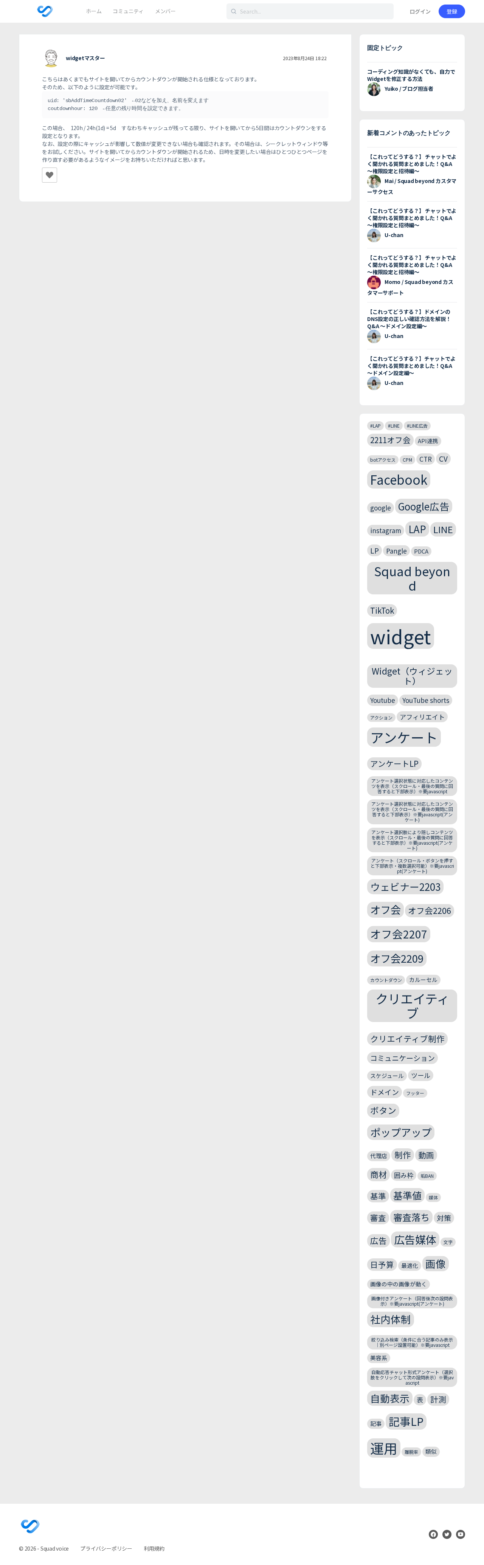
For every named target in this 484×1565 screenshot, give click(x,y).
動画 (426, 1154)
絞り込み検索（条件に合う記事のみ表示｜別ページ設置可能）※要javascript (412, 1342)
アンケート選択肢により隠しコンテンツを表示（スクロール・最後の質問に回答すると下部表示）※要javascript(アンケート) (412, 840)
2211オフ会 (390, 439)
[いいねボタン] (49, 175)
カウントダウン (386, 980)
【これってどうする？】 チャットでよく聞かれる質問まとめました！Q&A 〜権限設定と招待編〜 (411, 164)
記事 (376, 1423)
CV (443, 458)
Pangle (396, 550)
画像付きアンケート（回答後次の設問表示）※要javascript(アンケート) (412, 1301)
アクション (381, 717)
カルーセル (423, 979)
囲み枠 (403, 1175)
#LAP (375, 425)
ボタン (383, 1110)
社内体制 (390, 1319)
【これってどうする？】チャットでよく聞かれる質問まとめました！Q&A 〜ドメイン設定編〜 (411, 366)
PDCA (421, 551)
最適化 (409, 1265)
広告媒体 (415, 1239)
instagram (385, 530)
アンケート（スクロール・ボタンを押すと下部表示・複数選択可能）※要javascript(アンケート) (412, 865)
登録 (452, 11)
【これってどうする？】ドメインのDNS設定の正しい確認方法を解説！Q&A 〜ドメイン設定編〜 (409, 319)
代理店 (378, 1156)
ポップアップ (400, 1132)
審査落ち (411, 1217)
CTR (425, 459)
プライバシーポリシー (106, 1548)
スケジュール (387, 1076)
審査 (378, 1217)
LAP (417, 529)
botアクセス (383, 459)
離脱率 (411, 1452)
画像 (435, 1263)
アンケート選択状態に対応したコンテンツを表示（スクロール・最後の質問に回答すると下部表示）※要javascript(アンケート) (412, 811)
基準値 (407, 1195)
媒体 (433, 1197)
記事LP (406, 1421)
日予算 (382, 1264)
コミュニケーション (402, 1058)
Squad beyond (412, 578)
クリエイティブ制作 (407, 1038)
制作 (402, 1154)
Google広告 (423, 506)
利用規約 (154, 1548)
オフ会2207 (398, 933)
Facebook (398, 479)
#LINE (394, 425)
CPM (407, 459)
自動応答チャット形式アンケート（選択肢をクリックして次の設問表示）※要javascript (412, 1377)
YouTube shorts (425, 700)
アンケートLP (394, 763)
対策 (444, 1218)
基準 (378, 1196)
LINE (443, 529)
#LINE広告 (417, 425)
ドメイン (384, 1092)
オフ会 (385, 909)
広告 (378, 1240)
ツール (420, 1075)
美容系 (378, 1358)
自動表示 (390, 1398)
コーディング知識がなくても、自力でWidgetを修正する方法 (411, 75)
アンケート (404, 737)
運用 (383, 1448)
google (380, 507)
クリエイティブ (412, 1006)
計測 (438, 1399)
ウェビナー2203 (405, 886)
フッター (415, 1093)
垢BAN (427, 1176)
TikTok (382, 610)
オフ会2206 (429, 910)
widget (400, 636)
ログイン (420, 11)
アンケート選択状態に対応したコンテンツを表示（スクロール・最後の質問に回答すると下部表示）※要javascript (412, 785)
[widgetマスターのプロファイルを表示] (51, 59)
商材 (378, 1174)
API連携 (428, 441)
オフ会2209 (397, 958)
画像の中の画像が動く (398, 1284)
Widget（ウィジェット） (412, 676)
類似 (431, 1451)
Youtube (382, 700)
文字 (448, 1242)
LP (374, 550)
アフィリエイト (422, 716)
